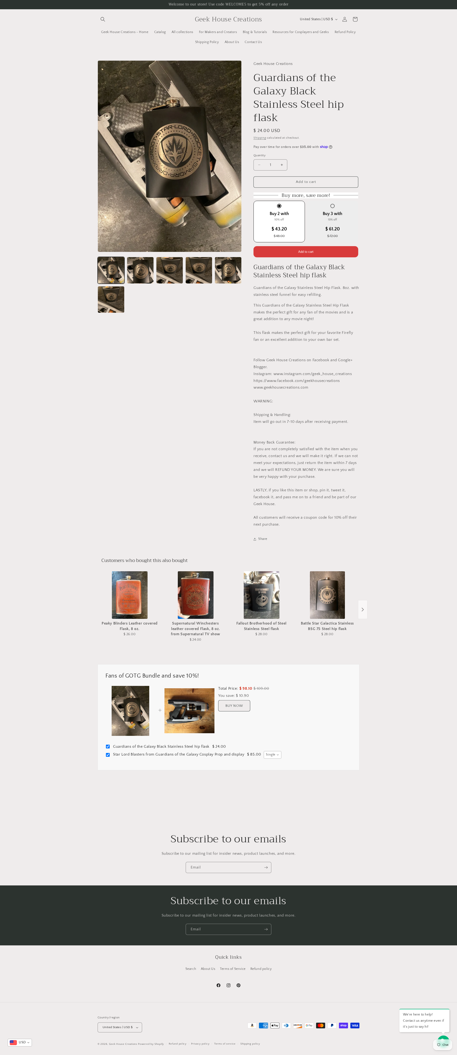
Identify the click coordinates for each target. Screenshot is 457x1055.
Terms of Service (233, 969)
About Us (208, 969)
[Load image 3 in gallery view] (169, 270)
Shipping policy (250, 1043)
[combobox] (272, 755)
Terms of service (225, 1043)
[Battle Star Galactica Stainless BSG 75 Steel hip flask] (327, 595)
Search (190, 969)
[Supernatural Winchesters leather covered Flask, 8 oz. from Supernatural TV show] (196, 595)
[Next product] (363, 609)
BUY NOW (234, 706)
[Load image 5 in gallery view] (228, 270)
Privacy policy (200, 1043)
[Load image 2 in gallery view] (140, 270)
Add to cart (305, 252)
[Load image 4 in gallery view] (198, 270)
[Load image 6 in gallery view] (111, 299)
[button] (103, 19)
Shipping (259, 137)
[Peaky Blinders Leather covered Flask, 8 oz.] (130, 595)
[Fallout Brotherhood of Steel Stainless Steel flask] (261, 595)
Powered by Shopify (151, 1044)
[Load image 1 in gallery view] (111, 270)
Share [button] (262, 539)
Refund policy (261, 969)
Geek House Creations (123, 1044)
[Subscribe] (266, 867)
